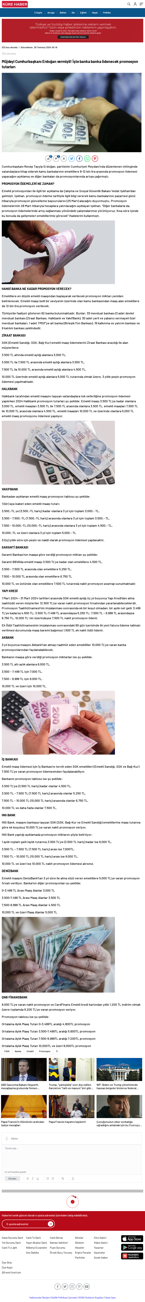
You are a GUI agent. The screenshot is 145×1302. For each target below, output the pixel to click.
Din (73, 12)
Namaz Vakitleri (59, 1242)
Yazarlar (99, 1247)
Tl (57, 1051)
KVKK (81, 1297)
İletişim (46, 1297)
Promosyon (44, 1051)
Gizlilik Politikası (59, 1297)
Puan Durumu (57, 1247)
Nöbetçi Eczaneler (36, 1247)
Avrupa (50, 12)
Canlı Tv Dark (33, 1237)
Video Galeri (101, 1242)
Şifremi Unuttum (11, 1272)
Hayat (95, 12)
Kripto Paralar (83, 1252)
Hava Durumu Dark (12, 1237)
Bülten (63, 12)
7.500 (6, 1051)
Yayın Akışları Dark (36, 1242)
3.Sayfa (38, 12)
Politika (107, 12)
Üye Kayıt (7, 1267)
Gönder (12, 1178)
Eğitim (83, 12)
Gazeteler (99, 1252)
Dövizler (79, 1242)
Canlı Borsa (56, 1237)
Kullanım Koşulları (95, 1297)
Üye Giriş (7, 1262)
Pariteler (80, 1257)
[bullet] (52, 1178)
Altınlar (79, 1237)
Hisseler (79, 1247)
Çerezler (73, 1297)
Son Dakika (32, 1252)
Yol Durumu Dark (11, 1242)
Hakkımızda (35, 1297)
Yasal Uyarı (110, 1297)
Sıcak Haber (101, 1257)
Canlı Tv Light (9, 1247)
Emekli (30, 1051)
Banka (18, 1051)
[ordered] (47, 1178)
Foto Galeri (100, 1237)
